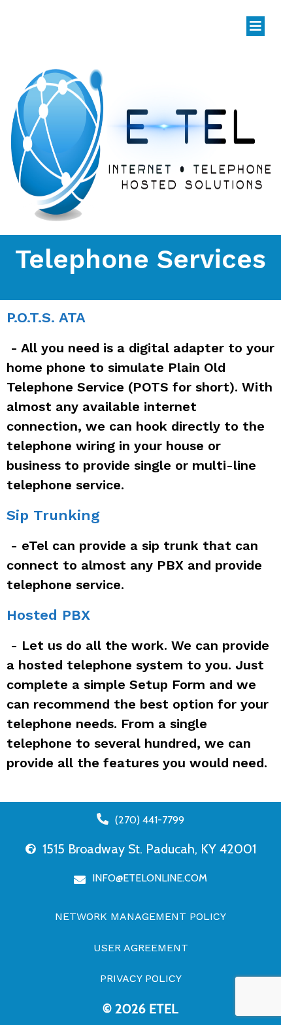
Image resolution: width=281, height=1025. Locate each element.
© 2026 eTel (140, 1009)
